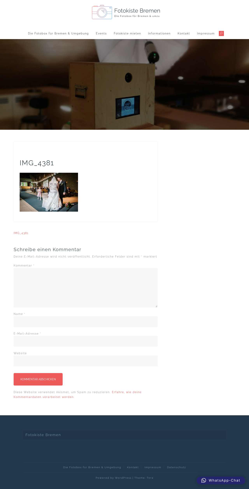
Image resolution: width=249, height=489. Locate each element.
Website (20, 353)
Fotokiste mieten (127, 33)
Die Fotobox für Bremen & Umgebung (58, 33)
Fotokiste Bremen (43, 435)
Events (101, 33)
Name (19, 313)
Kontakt (184, 33)
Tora (150, 477)
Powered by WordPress (114, 477)
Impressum (206, 33)
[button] (221, 480)
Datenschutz (176, 467)
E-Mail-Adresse (27, 333)
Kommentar (24, 265)
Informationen (159, 33)
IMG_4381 (21, 233)
